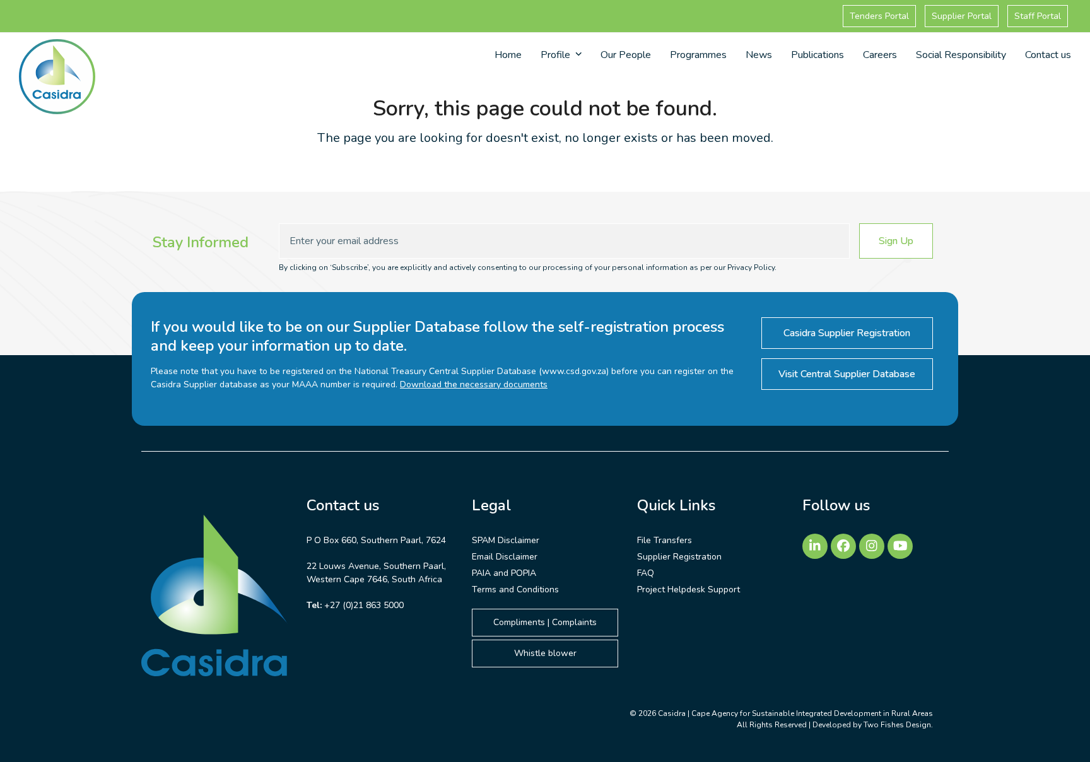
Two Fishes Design (897, 725)
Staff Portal (1037, 16)
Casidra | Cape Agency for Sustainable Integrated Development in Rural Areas (795, 713)
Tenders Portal (879, 16)
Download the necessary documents (474, 384)
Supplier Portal (962, 16)
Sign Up (896, 241)
